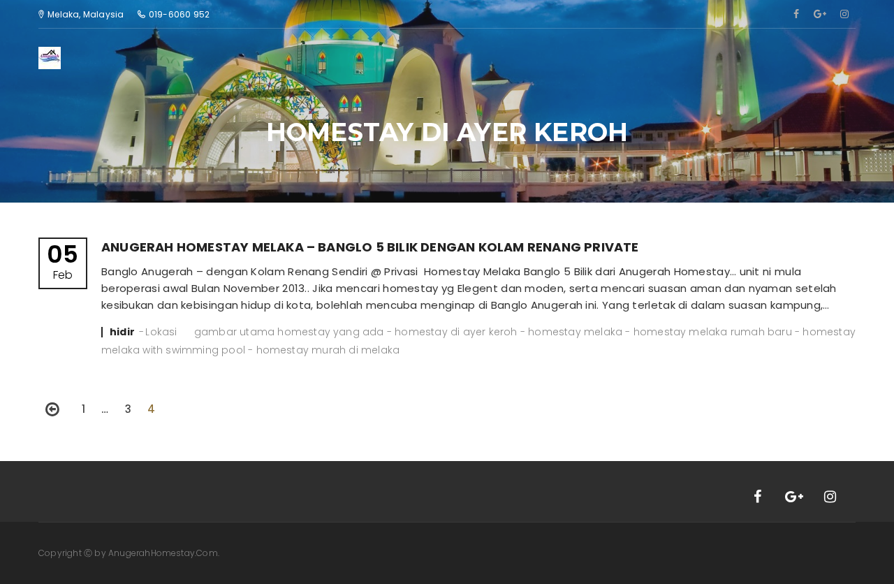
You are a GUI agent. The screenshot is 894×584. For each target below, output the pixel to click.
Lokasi (161, 332)
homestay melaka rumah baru (712, 332)
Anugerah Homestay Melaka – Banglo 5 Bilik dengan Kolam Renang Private (370, 247)
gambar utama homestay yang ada (289, 332)
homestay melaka (575, 332)
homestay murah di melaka (328, 350)
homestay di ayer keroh (456, 332)
